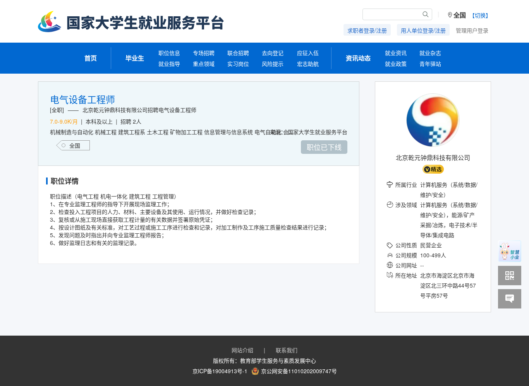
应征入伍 (308, 53)
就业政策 (396, 63)
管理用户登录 (472, 30)
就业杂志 (430, 53)
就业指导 (169, 63)
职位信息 (169, 53)
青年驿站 (430, 63)
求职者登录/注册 (367, 30)
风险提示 (272, 63)
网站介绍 (242, 350)
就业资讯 (396, 53)
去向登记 (272, 53)
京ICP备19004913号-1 (219, 371)
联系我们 (286, 350)
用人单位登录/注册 (423, 30)
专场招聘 (204, 53)
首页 (90, 57)
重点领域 (204, 63)
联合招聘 (238, 53)
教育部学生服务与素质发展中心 (278, 360)
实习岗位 (238, 63)
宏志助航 (308, 63)
